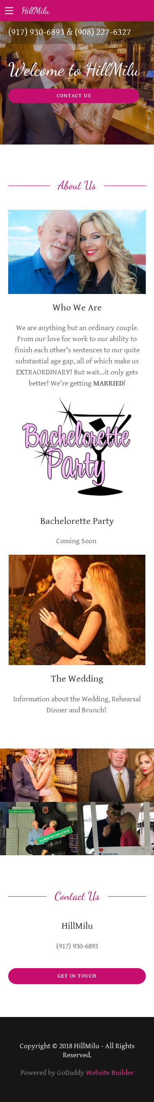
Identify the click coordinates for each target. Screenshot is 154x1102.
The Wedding (77, 678)
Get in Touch (77, 976)
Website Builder (109, 1072)
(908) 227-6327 (103, 32)
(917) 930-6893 (36, 32)
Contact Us (74, 96)
